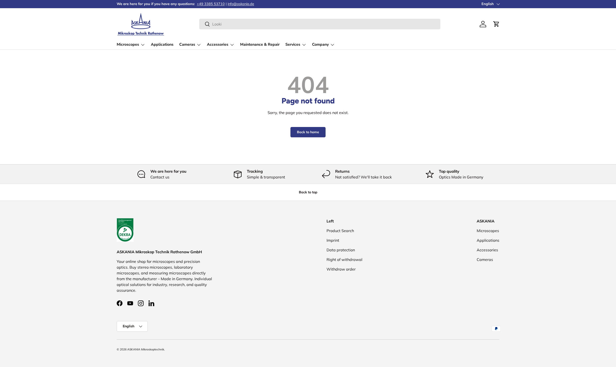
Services (292, 44)
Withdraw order (341, 269)
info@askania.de (241, 4)
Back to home (308, 132)
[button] (496, 24)
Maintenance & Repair (260, 44)
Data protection (341, 249)
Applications (162, 44)
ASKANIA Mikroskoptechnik (145, 349)
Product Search (340, 230)
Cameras (187, 44)
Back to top (308, 192)
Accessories (217, 44)
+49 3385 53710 (211, 4)
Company (320, 44)
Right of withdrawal (344, 259)
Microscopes (128, 44)
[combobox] (319, 24)
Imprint (333, 240)
